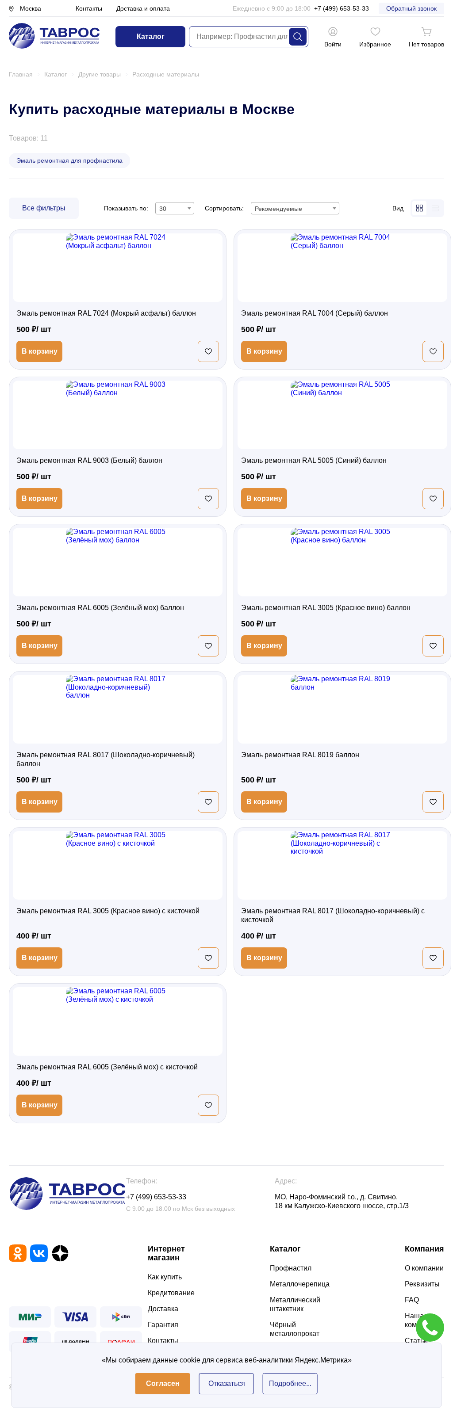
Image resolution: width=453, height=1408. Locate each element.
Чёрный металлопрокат (294, 1329)
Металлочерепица (300, 1284)
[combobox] (174, 208)
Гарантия (163, 1324)
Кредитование (171, 1293)
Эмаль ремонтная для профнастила (69, 160)
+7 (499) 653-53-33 (341, 8)
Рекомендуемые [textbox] (278, 208)
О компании (424, 1268)
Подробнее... (290, 1383)
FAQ (412, 1300)
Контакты (89, 8)
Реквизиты (422, 1284)
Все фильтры (43, 208)
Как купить (165, 1277)
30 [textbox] (162, 208)
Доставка (163, 1309)
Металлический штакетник (295, 1304)
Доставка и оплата (143, 8)
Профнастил (290, 1268)
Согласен (163, 1383)
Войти (333, 44)
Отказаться (226, 1383)
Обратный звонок (411, 8)
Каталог (151, 36)
